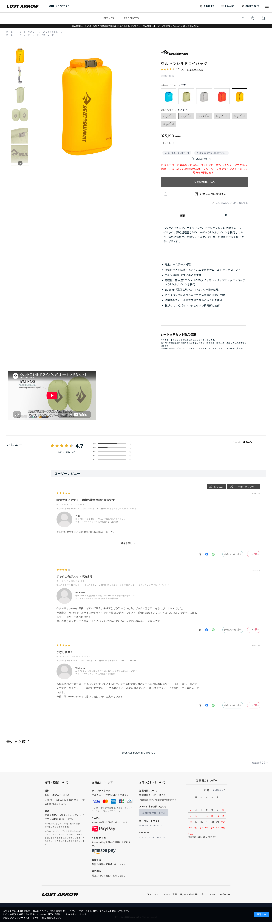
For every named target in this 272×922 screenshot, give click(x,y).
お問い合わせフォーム (153, 812)
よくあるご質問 (169, 894)
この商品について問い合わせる (232, 202)
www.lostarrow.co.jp (150, 825)
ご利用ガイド (152, 894)
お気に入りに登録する (213, 194)
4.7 (79, 445)
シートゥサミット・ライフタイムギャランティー (210, 348)
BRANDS (108, 18)
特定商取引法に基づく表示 (193, 894)
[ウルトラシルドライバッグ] (87, 106)
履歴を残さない (260, 762)
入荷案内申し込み (204, 182)
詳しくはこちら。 (191, 25)
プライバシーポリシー (219, 894)
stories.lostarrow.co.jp (152, 837)
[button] (267, 6)
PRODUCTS (131, 18)
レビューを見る (195, 69)
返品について (200, 159)
